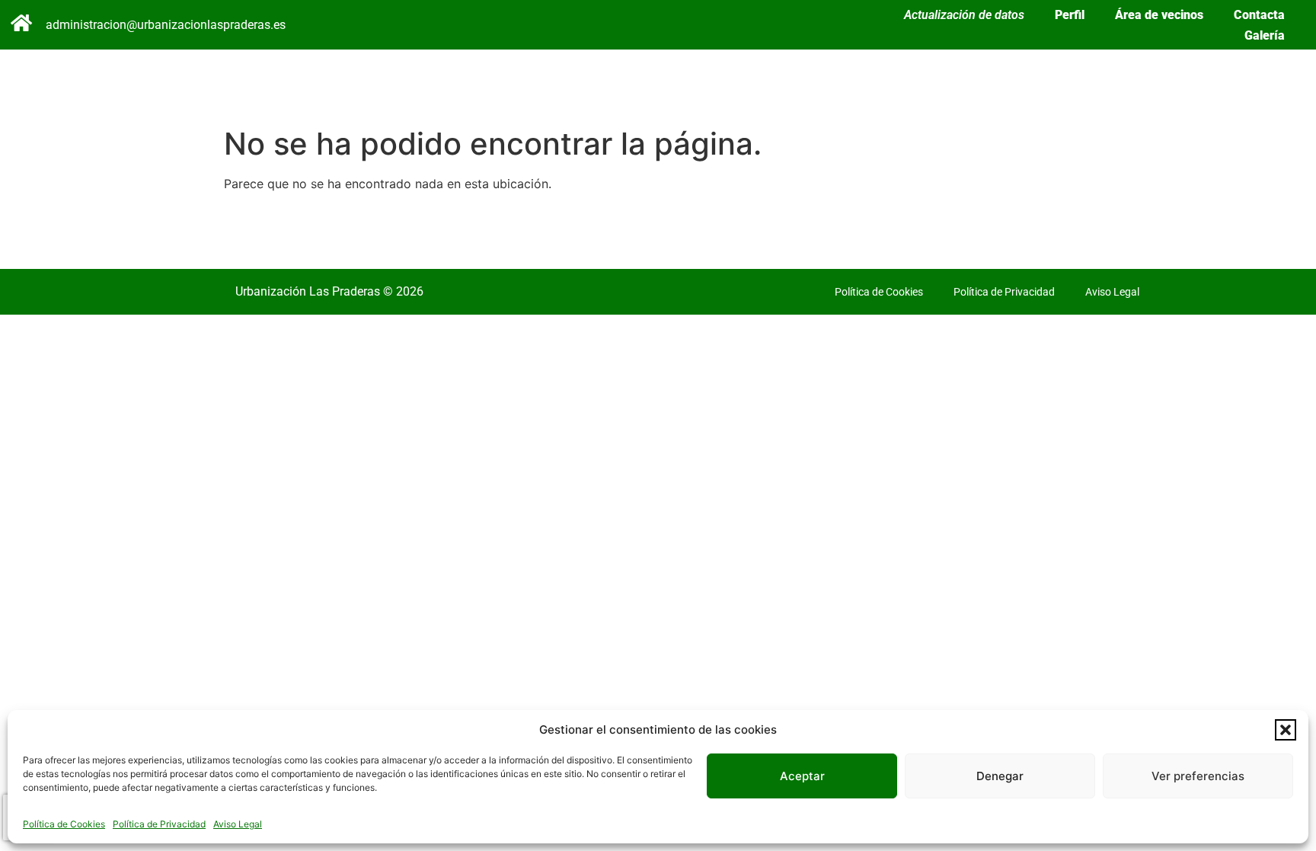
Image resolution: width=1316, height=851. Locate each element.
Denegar (1000, 776)
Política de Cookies (64, 824)
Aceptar (802, 776)
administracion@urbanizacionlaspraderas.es (166, 25)
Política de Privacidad (159, 824)
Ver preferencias (1198, 776)
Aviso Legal (237, 824)
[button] (1285, 729)
